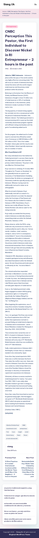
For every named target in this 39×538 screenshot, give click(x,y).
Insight (20, 432)
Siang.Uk (9, 4)
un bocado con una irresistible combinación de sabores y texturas (17, 505)
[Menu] (35, 4)
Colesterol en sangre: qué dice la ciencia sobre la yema (19, 497)
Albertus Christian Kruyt (12, 425)
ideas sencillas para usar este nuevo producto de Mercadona (17, 520)
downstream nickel (11, 428)
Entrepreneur (12, 26)
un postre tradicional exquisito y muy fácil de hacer (18, 489)
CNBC (23, 425)
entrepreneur (23, 428)
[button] (12, 450)
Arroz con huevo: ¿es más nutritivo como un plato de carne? (17, 512)
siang (10, 446)
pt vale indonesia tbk (12, 438)
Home (4, 11)
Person (25, 435)
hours (13, 432)
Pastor (18, 435)
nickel (26, 432)
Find (7, 432)
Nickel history (10, 435)
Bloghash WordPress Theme (19, 534)
